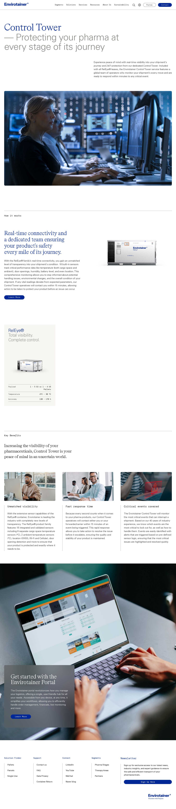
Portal (149, 5)
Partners (99, 776)
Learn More (14, 297)
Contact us (42, 765)
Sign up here (148, 782)
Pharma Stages (102, 765)
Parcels (10, 771)
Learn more (21, 716)
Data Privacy (42, 776)
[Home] (16, 5)
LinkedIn (70, 765)
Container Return (44, 782)
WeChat (69, 776)
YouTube (70, 771)
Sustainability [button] (121, 5)
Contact (165, 5)
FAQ (39, 771)
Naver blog (71, 782)
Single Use (12, 776)
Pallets (10, 765)
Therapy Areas (102, 771)
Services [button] (83, 5)
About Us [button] (107, 5)
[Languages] (139, 5)
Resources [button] (95, 5)
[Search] (134, 5)
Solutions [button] (71, 5)
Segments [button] (59, 5)
